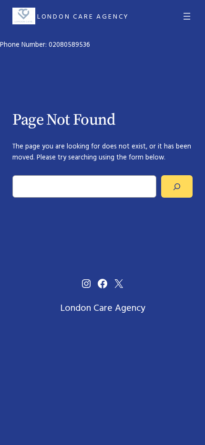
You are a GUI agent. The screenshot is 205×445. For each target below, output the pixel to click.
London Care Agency (83, 16)
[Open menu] (187, 16)
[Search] (177, 186)
